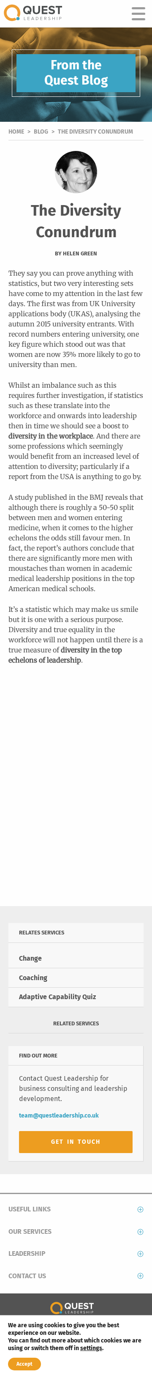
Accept (24, 1364)
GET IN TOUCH (75, 1141)
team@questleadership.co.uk (59, 1115)
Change (30, 958)
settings (91, 1348)
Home (16, 131)
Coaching (33, 978)
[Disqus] (76, 791)
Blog (41, 131)
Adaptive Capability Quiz (57, 997)
